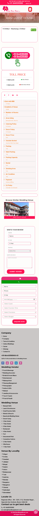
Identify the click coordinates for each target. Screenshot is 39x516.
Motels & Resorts (8, 413)
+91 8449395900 (16, 3)
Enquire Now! (19, 321)
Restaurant (6, 429)
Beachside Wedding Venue (11, 416)
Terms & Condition (9, 341)
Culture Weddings (8, 344)
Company (6, 339)
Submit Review (16, 272)
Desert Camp (7, 418)
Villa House (6, 444)
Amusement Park (8, 436)
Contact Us (6, 351)
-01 (17, 355)
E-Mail (10, 240)
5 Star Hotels (7, 426)
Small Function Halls (9, 411)
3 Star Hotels (7, 421)
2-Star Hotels (7, 441)
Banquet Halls (7, 406)
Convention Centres (9, 439)
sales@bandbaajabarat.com (12, 510)
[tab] (5, 95)
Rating (10, 247)
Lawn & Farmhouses (9, 408)
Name (10, 232)
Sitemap (5, 349)
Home (5, 336)
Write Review (11, 255)
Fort (4, 434)
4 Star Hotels (7, 431)
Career (5, 346)
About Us (28, 3)
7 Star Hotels (7, 424)
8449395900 (10, 355)
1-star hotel (7, 447)
